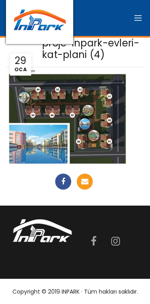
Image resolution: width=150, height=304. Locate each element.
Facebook (63, 182)
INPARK (71, 292)
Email (85, 182)
